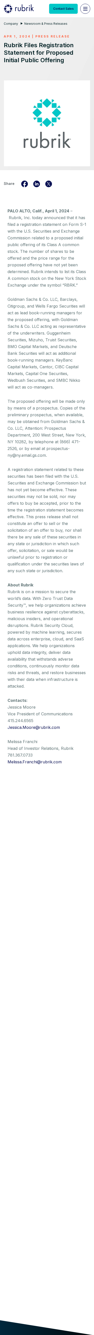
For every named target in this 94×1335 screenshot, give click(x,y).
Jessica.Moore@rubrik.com (34, 727)
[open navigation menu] (85, 9)
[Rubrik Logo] (19, 8)
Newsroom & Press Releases (45, 23)
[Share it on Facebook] (25, 183)
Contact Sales (63, 8)
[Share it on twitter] (49, 183)
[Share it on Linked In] (37, 183)
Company (11, 23)
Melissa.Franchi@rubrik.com (35, 761)
